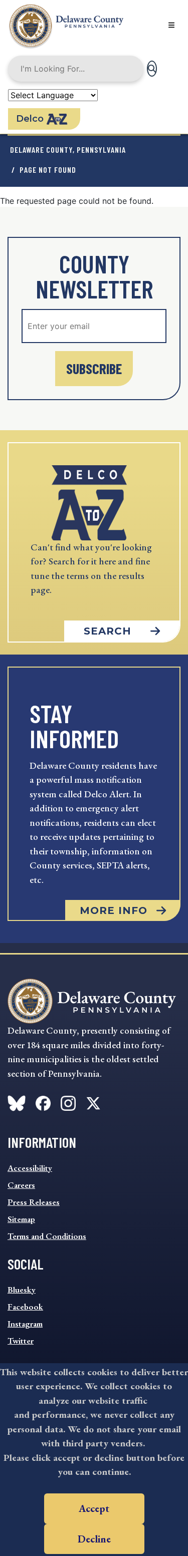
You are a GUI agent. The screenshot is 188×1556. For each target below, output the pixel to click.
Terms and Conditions (47, 1235)
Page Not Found (48, 169)
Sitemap (21, 1218)
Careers (21, 1184)
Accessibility (30, 1167)
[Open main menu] (171, 25)
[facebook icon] (17, 1101)
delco (30, 118)
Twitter (21, 1340)
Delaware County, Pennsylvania (68, 149)
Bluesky (22, 1289)
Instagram (25, 1323)
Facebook (25, 1306)
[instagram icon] (68, 1101)
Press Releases (34, 1201)
